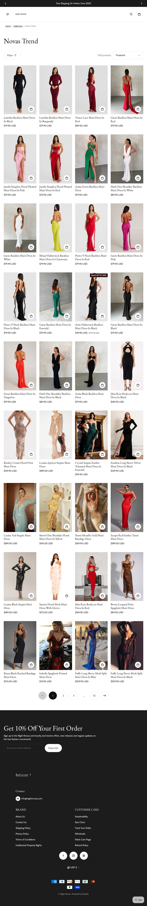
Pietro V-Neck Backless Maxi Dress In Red (91, 257)
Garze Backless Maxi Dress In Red (126, 119)
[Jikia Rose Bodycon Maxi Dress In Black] (127, 365)
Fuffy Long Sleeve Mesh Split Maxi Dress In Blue (91, 675)
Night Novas (65, 894)
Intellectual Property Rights (29, 845)
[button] (131, 14)
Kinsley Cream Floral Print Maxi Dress (18, 464)
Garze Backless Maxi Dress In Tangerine (19, 395)
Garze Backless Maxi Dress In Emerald (55, 326)
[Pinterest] (84, 856)
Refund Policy (81, 845)
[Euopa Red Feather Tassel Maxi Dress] (127, 507)
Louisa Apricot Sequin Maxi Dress (54, 464)
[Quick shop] (31, 109)
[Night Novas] (20, 14)
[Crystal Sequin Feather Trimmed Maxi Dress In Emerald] (91, 435)
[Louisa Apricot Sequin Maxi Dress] (55, 435)
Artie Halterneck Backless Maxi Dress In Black (89, 326)
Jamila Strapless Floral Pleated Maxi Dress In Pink (20, 188)
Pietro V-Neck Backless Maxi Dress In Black (19, 326)
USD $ (73, 867)
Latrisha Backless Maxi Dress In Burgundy (55, 119)
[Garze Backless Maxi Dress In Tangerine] (20, 365)
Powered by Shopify (80, 894)
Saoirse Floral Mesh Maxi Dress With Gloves (53, 606)
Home (8, 26)
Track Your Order (83, 828)
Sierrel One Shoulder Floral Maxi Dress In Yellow (54, 537)
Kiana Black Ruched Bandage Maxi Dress (20, 675)
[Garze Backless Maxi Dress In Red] (127, 89)
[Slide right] (141, 3)
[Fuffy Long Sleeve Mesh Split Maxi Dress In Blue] (91, 645)
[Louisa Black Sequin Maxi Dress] (20, 576)
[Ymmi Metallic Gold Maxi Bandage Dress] (91, 507)
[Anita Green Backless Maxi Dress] (91, 158)
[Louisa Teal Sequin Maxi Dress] (20, 507)
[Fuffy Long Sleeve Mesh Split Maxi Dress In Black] (127, 645)
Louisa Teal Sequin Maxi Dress (17, 537)
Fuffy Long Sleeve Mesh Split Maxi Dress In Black (126, 675)
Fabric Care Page (83, 839)
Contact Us (21, 822)
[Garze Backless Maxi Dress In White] (20, 227)
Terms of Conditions (25, 839)
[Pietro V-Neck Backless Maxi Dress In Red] (91, 227)
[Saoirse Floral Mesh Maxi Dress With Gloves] (55, 576)
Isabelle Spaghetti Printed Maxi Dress (53, 675)
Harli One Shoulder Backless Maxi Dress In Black (54, 395)
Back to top (22, 774)
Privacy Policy (22, 833)
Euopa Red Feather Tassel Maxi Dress (124, 537)
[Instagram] (73, 856)
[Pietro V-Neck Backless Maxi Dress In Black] (20, 296)
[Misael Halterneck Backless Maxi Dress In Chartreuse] (55, 227)
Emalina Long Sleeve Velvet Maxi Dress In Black (126, 464)
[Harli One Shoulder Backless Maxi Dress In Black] (55, 365)
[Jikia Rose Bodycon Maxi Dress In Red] (91, 576)
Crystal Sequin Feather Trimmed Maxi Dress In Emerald (88, 466)
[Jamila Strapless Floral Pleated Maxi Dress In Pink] (20, 158)
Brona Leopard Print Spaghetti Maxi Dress (122, 606)
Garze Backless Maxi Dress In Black (126, 326)
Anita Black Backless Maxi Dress (89, 395)
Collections (18, 26)
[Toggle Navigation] (8, 14)
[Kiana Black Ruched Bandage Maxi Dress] (20, 645)
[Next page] (104, 696)
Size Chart (80, 822)
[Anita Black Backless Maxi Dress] (91, 365)
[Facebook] (63, 856)
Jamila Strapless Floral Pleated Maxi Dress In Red (55, 188)
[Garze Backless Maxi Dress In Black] (127, 296)
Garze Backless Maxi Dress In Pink (126, 257)
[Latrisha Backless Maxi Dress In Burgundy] (55, 89)
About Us (20, 816)
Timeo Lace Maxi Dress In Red (89, 119)
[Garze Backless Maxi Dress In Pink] (127, 227)
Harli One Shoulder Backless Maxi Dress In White (126, 188)
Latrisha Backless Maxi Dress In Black (19, 119)
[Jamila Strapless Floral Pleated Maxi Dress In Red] (55, 158)
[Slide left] (5, 3)
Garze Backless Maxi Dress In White (19, 257)
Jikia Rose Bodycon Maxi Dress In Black (124, 395)
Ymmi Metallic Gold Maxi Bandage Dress (89, 537)
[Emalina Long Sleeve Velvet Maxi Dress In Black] (127, 435)
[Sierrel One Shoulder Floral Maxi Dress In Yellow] (55, 507)
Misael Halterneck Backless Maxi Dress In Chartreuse (54, 257)
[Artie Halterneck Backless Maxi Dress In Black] (91, 296)
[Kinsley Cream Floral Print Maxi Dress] (20, 435)
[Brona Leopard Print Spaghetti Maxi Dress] (127, 576)
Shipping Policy (23, 828)
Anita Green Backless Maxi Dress (89, 188)
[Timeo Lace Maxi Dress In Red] (91, 89)
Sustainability (81, 816)
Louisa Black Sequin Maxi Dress (18, 606)
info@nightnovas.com (31, 798)
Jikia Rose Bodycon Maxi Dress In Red (89, 606)
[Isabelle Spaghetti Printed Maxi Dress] (55, 645)
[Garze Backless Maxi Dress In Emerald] (55, 296)
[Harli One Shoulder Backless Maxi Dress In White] (127, 158)
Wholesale (80, 833)
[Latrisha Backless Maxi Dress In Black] (20, 89)
